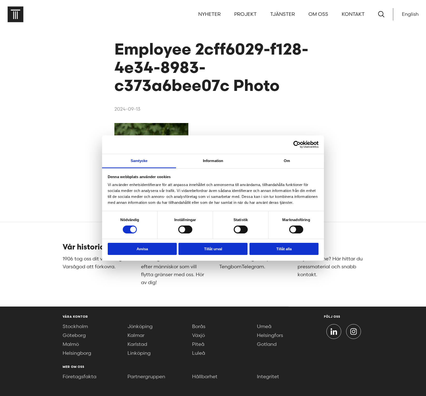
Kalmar (135, 335)
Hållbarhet (204, 377)
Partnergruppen (146, 377)
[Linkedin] (333, 331)
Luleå (198, 353)
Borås (198, 327)
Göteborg (74, 335)
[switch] (185, 229)
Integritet (268, 377)
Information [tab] (213, 160)
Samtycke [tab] (139, 160)
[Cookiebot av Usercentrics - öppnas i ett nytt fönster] (297, 144)
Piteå (198, 344)
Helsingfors (270, 335)
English (410, 14)
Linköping (139, 353)
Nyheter (209, 14)
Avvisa (142, 249)
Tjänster (282, 14)
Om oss (318, 14)
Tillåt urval (213, 249)
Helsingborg (77, 353)
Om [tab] (287, 160)
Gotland (267, 344)
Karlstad (137, 344)
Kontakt (353, 14)
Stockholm (75, 327)
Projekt (245, 14)
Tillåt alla (284, 249)
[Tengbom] (15, 14)
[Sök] (381, 14)
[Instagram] (353, 331)
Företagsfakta (79, 377)
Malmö (71, 344)
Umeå (264, 327)
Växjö (198, 335)
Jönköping (140, 327)
